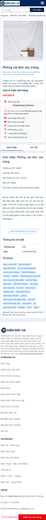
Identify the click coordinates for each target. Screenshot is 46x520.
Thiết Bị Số (6, 470)
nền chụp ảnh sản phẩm (13, 280)
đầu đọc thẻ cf (25, 264)
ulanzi (36, 307)
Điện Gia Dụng (8, 451)
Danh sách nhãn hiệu (11, 394)
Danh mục (5, 388)
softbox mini (8, 292)
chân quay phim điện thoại (14, 299)
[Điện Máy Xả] (13, 330)
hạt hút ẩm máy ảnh (11, 303)
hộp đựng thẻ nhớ (10, 295)
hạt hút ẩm (26, 303)
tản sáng (33, 284)
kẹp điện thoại (9, 268)
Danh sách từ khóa (10, 406)
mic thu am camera (11, 272)
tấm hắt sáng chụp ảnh (30, 276)
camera (6, 276)
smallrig (21, 307)
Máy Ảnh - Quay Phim (18, 16)
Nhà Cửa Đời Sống (10, 457)
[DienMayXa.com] (14, 3)
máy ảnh (31, 299)
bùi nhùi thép (31, 280)
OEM (14, 72)
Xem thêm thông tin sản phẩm (23, 231)
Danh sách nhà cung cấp (12, 400)
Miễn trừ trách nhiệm (11, 382)
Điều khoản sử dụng (10, 375)
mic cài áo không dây (27, 268)
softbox (15, 276)
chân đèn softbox (20, 284)
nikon (29, 307)
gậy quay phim (9, 307)
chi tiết (34, 147)
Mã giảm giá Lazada (10, 418)
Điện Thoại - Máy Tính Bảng (14, 463)
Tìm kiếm (37, 10)
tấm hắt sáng (8, 288)
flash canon (30, 288)
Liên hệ (4, 431)
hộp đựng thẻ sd (23, 292)
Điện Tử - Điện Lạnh (10, 445)
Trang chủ (4, 16)
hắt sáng (7, 284)
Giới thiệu (12, 147)
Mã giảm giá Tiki (9, 412)
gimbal (23, 295)
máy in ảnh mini (9, 264)
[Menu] (42, 3)
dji (35, 303)
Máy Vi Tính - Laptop (11, 476)
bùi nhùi (20, 288)
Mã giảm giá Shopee (10, 425)
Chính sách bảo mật (10, 369)
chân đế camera (28, 272)
